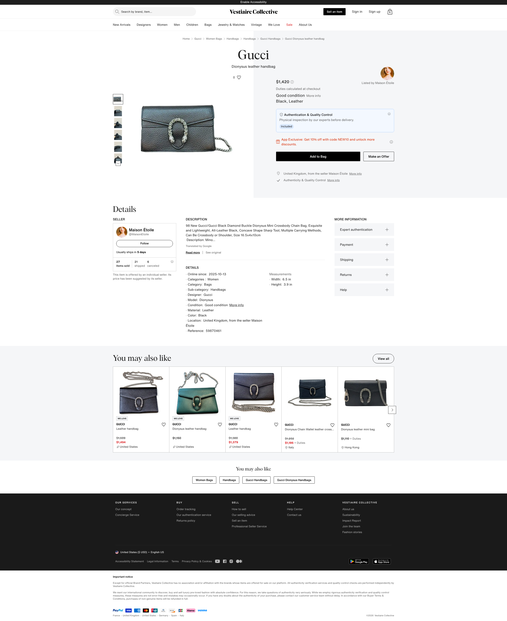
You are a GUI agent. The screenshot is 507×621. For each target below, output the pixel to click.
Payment (346, 244)
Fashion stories (352, 532)
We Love (274, 25)
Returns (346, 274)
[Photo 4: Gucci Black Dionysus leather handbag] (118, 135)
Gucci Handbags (270, 39)
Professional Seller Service (249, 526)
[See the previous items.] (118, 93)
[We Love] (283, 24)
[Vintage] (265, 24)
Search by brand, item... (136, 12)
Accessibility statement (129, 561)
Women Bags (214, 39)
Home (186, 39)
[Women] (170, 24)
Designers (144, 25)
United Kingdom (131, 615)
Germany (163, 615)
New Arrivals (121, 25)
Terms (175, 561)
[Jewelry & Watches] (247, 24)
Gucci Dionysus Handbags (294, 480)
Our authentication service (193, 515)
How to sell (239, 509)
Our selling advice (243, 515)
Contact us (294, 515)
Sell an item (334, 12)
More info (313, 95)
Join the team (351, 526)
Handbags (233, 39)
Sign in (357, 12)
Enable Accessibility (253, 2)
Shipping (346, 259)
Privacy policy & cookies (197, 561)
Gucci (197, 39)
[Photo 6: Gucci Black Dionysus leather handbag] (118, 158)
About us (348, 509)
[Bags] (214, 24)
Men (177, 25)
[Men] (183, 24)
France (116, 615)
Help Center (295, 509)
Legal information (157, 561)
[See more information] (391, 142)
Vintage (256, 25)
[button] (390, 11)
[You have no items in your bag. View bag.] (390, 11)
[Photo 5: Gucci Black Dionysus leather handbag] (118, 147)
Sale (289, 25)
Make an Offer (378, 156)
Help (343, 289)
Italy (182, 615)
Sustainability (351, 515)
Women (162, 25)
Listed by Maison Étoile (378, 83)
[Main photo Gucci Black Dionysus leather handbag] (118, 99)
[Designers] (153, 24)
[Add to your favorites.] (163, 424)
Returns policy (185, 521)
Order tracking (185, 509)
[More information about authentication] (389, 113)
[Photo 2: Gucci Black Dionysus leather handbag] (118, 111)
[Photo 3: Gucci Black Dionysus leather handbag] (118, 123)
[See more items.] (118, 163)
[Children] (201, 24)
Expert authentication (356, 229)
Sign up (374, 12)
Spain (174, 615)
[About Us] (314, 24)
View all (383, 358)
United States (149, 615)
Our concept (123, 509)
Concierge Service (127, 515)
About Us (305, 25)
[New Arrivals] (133, 24)
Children (192, 25)
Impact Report (351, 521)
